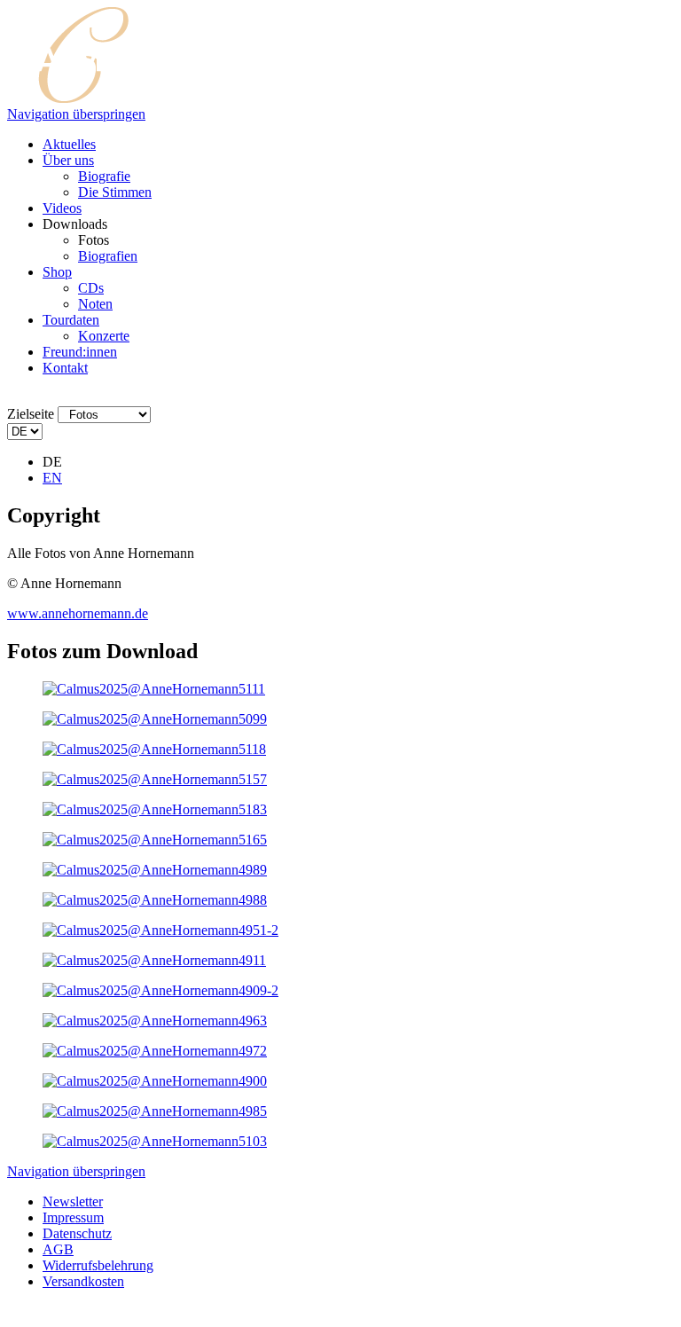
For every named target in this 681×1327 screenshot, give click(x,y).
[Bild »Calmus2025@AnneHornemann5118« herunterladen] (154, 749)
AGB (58, 1249)
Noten (95, 303)
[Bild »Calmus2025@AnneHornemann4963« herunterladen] (155, 1020)
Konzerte (103, 335)
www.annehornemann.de (77, 613)
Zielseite (30, 413)
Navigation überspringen (76, 114)
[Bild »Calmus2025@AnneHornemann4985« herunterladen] (155, 1111)
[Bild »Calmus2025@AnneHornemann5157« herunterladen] (155, 779)
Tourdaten (71, 319)
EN (52, 477)
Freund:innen (80, 351)
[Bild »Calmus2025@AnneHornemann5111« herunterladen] (154, 688)
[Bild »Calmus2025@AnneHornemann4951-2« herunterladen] (160, 930)
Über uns (68, 160)
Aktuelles (69, 144)
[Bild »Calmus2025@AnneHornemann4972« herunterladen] (155, 1050)
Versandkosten (83, 1281)
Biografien (107, 255)
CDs (91, 287)
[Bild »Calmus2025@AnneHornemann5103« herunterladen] (155, 1141)
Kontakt (65, 367)
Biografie (104, 176)
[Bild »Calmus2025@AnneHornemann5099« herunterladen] (155, 718)
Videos (62, 208)
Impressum (73, 1217)
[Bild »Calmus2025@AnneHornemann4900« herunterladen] (155, 1080)
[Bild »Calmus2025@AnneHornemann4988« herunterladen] (155, 899)
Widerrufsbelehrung (98, 1265)
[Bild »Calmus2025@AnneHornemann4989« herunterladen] (155, 869)
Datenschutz (77, 1233)
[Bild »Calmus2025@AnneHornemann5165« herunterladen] (155, 839)
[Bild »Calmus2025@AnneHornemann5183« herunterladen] (155, 809)
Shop (57, 271)
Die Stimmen (115, 192)
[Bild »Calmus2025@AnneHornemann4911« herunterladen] (154, 960)
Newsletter (73, 1201)
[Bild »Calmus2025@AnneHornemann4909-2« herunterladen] (160, 990)
